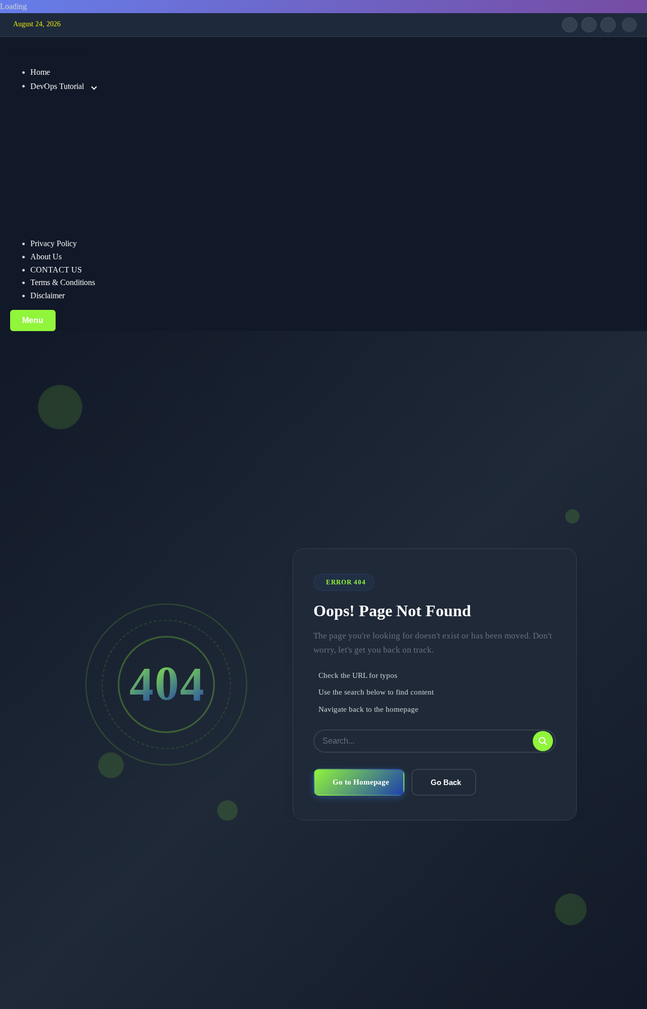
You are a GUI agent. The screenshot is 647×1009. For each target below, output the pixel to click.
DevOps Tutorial (57, 85)
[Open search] (629, 24)
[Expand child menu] (94, 87)
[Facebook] (569, 24)
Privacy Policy (53, 243)
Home (40, 72)
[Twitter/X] (588, 24)
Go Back (446, 782)
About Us (46, 256)
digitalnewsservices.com (48, 51)
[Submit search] (543, 741)
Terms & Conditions (62, 282)
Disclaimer (47, 295)
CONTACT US (56, 269)
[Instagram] (608, 24)
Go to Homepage (361, 781)
